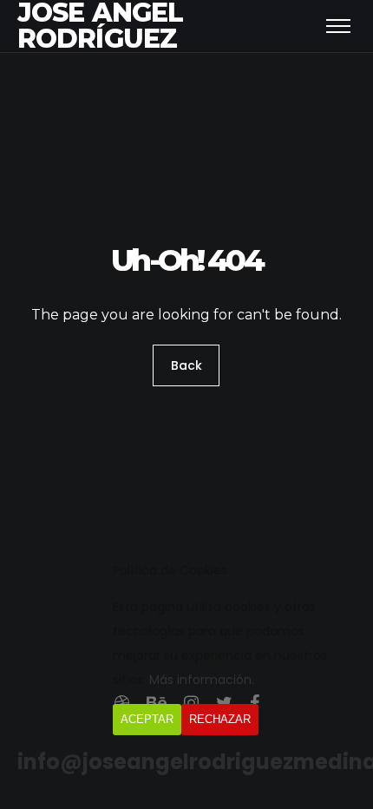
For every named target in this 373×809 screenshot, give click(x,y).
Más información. (201, 679)
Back (186, 365)
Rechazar (220, 719)
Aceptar (147, 719)
